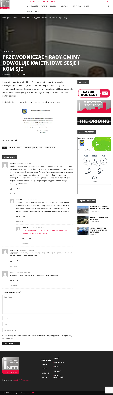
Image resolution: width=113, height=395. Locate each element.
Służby (53, 6)
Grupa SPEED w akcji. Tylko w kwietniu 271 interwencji (98, 230)
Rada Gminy (27, 147)
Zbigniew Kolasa (50, 147)
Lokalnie (64, 6)
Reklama (45, 1)
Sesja (40, 147)
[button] (108, 6)
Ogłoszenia (32, 12)
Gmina (23, 18)
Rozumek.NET (30, 393)
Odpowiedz (13, 194)
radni (35, 147)
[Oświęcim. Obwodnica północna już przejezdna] (83, 209)
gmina (19, 147)
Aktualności (32, 6)
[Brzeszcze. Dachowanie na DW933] (83, 220)
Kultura (77, 6)
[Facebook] (107, 1)
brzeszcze (12, 147)
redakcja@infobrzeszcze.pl (22, 380)
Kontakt (53, 1)
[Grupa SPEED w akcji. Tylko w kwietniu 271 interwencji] (83, 231)
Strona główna (6, 18)
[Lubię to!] (11, 189)
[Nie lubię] (18, 189)
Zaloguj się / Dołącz (34, 1)
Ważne (44, 6)
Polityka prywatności (58, 376)
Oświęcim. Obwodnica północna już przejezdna (100, 208)
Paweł (8, 74)
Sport (86, 6)
